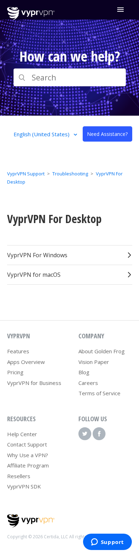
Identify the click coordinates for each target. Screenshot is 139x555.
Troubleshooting (70, 173)
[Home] (31, 18)
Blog (83, 372)
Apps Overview (26, 361)
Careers (88, 382)
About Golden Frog (101, 351)
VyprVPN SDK (24, 486)
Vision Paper (93, 361)
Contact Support (27, 444)
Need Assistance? (107, 134)
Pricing (15, 372)
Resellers (18, 476)
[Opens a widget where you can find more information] (107, 542)
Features (18, 351)
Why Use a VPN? (27, 455)
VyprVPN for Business (34, 382)
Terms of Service (99, 393)
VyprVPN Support (26, 173)
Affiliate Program (28, 465)
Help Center (22, 434)
